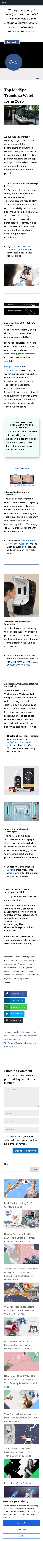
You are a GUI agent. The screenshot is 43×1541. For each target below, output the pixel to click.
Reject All (22, 1536)
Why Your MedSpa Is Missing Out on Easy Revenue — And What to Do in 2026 (19, 1310)
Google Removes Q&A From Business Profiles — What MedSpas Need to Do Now (19, 1345)
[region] (21, 1519)
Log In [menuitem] (3, 3)
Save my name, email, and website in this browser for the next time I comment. (20, 1140)
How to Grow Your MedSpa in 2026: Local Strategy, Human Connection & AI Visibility (19, 1238)
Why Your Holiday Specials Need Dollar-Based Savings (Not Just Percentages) (21, 1418)
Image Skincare (12, 366)
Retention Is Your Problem (18, 1483)
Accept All (21, 1523)
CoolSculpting (26, 540)
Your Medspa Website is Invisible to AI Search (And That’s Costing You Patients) (19, 1452)
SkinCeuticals (11, 370)
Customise (21, 1529)
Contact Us (12, 42)
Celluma (10, 869)
